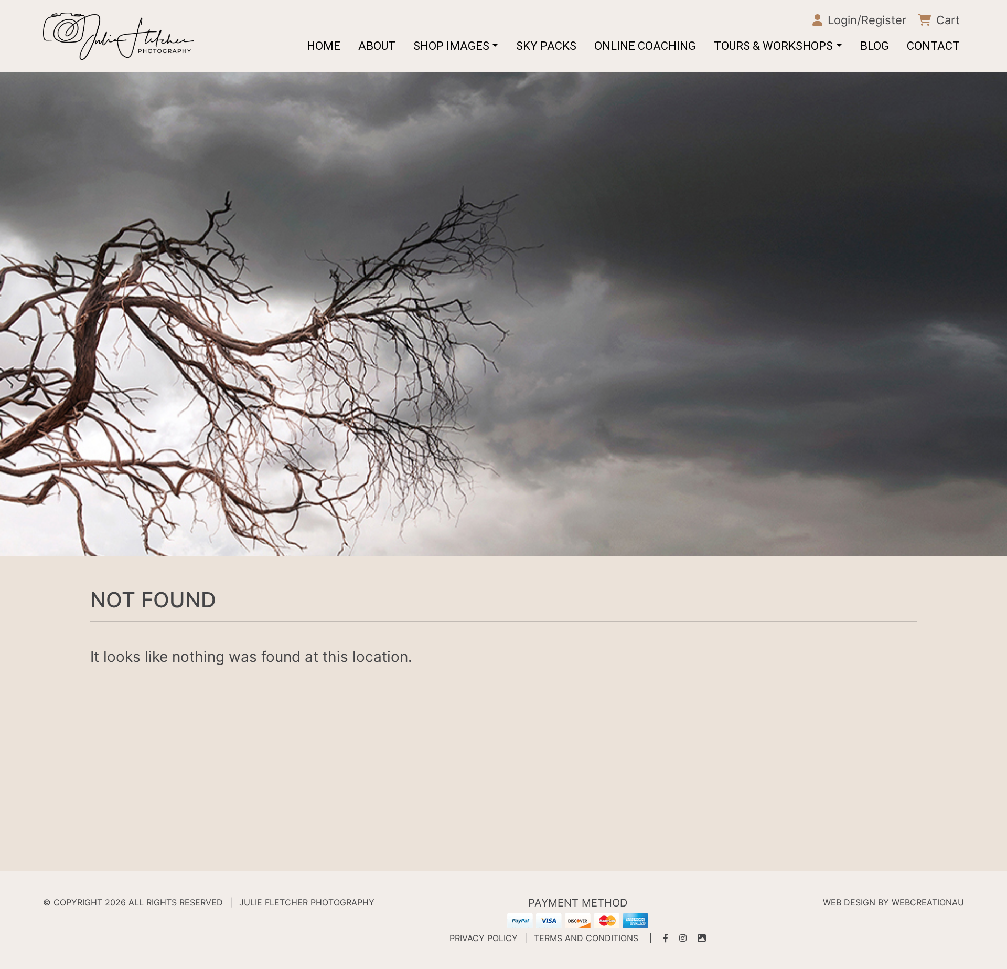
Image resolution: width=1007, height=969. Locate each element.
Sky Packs (546, 45)
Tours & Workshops (773, 45)
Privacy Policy (483, 938)
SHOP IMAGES (451, 45)
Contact (933, 45)
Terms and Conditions (586, 938)
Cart (946, 20)
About (376, 45)
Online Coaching (645, 45)
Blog (874, 45)
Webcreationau (928, 902)
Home (323, 45)
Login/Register (865, 20)
